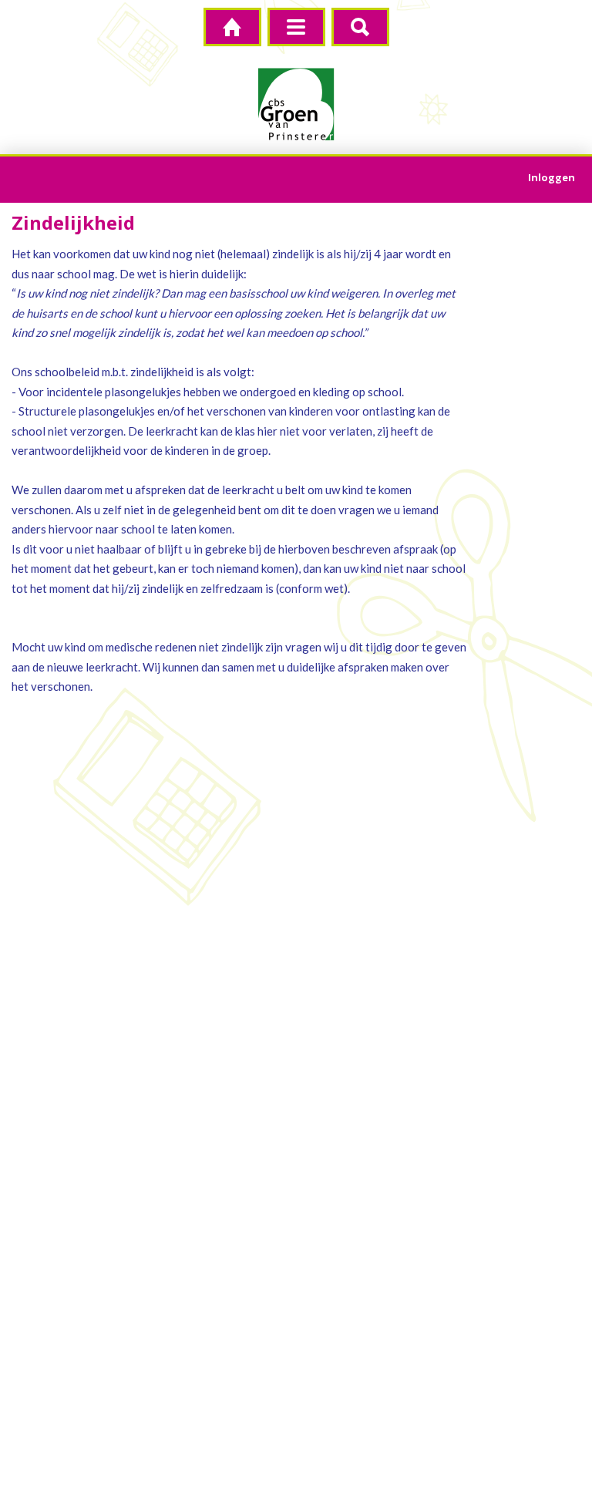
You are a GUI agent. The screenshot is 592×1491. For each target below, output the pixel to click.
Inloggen (551, 177)
